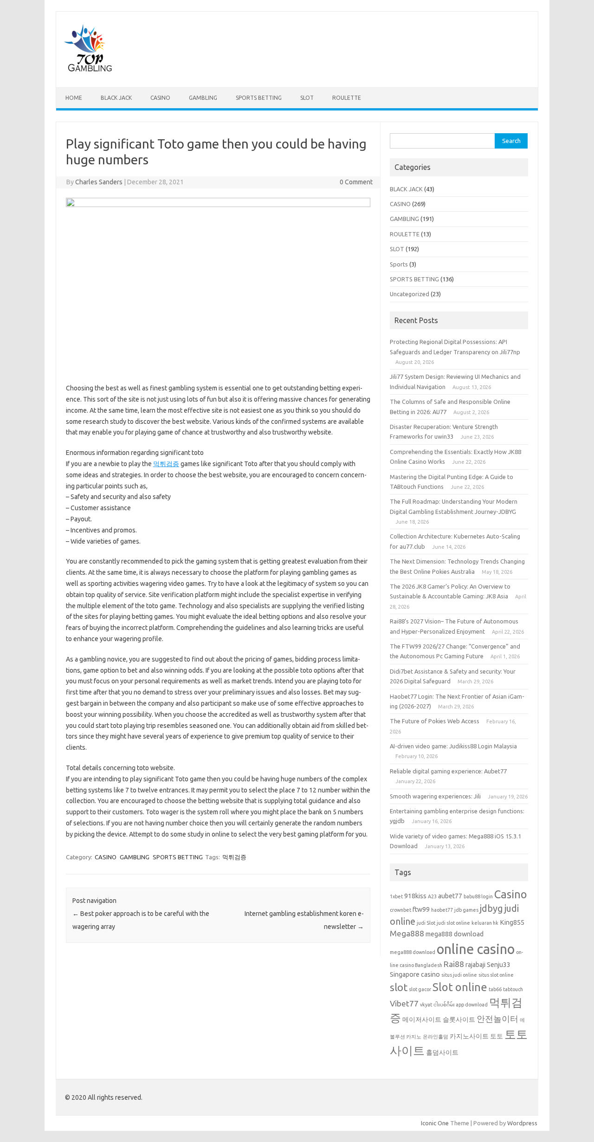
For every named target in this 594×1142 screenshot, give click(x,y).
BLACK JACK (116, 98)
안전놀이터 (497, 1018)
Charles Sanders (99, 182)
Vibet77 (404, 1003)
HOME (73, 98)
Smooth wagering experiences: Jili (435, 796)
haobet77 (442, 910)
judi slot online (453, 923)
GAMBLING (203, 98)
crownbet (400, 910)
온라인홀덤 (435, 1036)
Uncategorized (409, 294)
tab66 (495, 989)
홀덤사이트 (442, 1052)
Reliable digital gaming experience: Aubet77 (448, 771)
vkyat (426, 1004)
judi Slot (426, 923)
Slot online (460, 987)
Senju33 (498, 964)
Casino (510, 894)
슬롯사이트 (459, 1019)
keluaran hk (484, 923)
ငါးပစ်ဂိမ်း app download (460, 1004)
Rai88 (454, 964)
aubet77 (450, 896)
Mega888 (407, 933)
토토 (496, 1036)
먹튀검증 (166, 463)
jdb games (466, 910)
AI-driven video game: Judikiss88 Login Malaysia (453, 746)
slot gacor (420, 989)
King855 (512, 922)
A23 (432, 896)
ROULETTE (346, 98)
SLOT (307, 98)
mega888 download (455, 934)
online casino (476, 949)
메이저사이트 (421, 1019)
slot (398, 987)
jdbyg (491, 908)
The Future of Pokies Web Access (434, 721)
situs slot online (496, 975)
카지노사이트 (469, 1036)
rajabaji (475, 964)
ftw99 (421, 909)
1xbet (396, 896)
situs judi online (459, 975)
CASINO (160, 98)
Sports (399, 264)
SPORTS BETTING (259, 98)
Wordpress (522, 1123)
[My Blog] (88, 71)
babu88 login (478, 896)
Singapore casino (415, 974)
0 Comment (356, 182)
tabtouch (513, 989)
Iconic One (435, 1123)
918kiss (415, 896)
